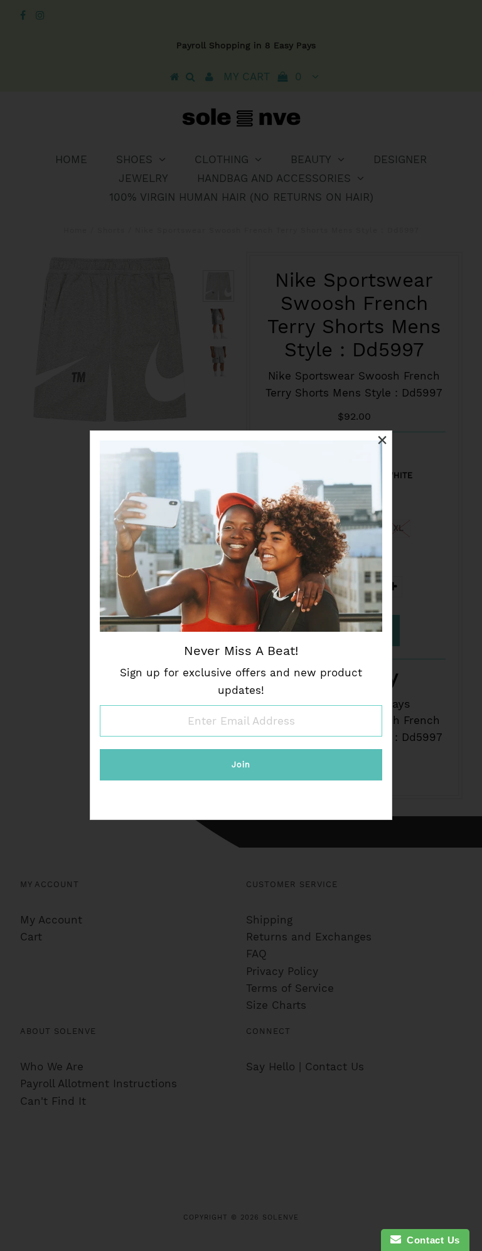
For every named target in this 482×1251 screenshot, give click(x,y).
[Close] (382, 440)
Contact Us (430, 1240)
